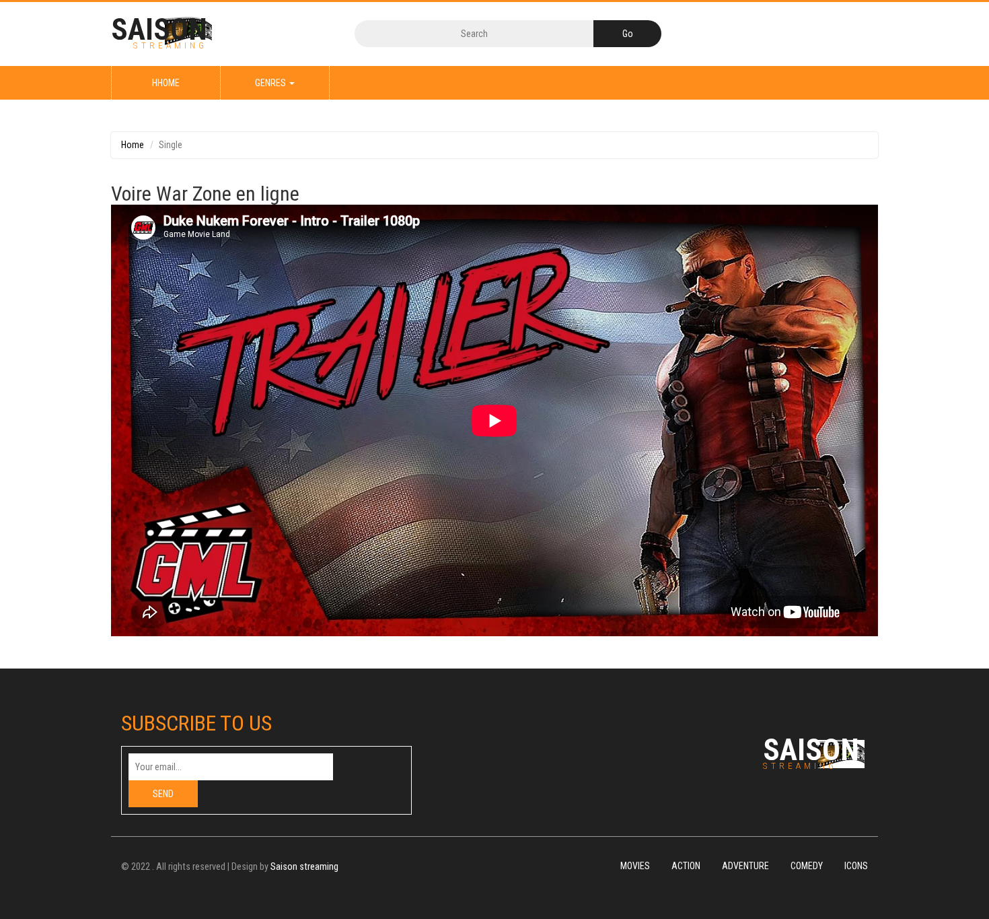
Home (132, 144)
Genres (271, 82)
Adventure (745, 865)
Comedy (807, 865)
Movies (635, 865)
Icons (856, 865)
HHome (166, 82)
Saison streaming (304, 867)
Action (685, 865)
